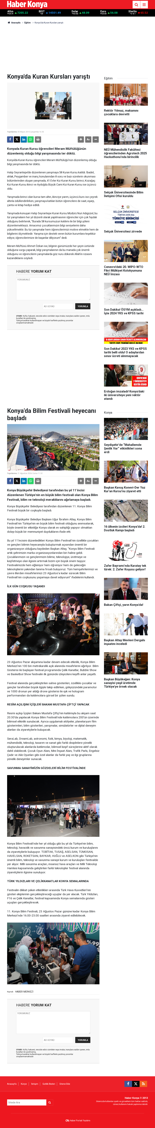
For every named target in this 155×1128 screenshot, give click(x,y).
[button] (81, 139)
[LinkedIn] (24, 139)
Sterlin (132, 11)
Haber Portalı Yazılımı (80, 1120)
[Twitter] (17, 139)
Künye (24, 1084)
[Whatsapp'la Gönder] (31, 139)
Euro (103, 11)
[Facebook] (10, 139)
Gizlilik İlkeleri (49, 1084)
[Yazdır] (38, 139)
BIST (42, 11)
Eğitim (27, 22)
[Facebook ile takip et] (128, 1084)
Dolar (75, 11)
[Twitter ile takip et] (136, 1084)
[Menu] (144, 5)
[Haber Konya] (27, 4)
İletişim (34, 1084)
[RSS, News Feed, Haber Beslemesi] (143, 1084)
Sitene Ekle (64, 1084)
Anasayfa (15, 22)
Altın (10, 11)
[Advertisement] (77, 50)
